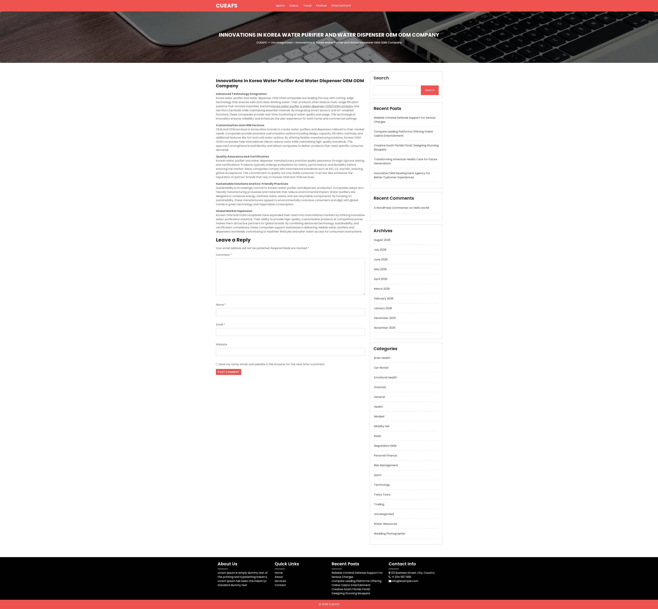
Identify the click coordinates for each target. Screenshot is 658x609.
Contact (280, 585)
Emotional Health (385, 377)
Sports (280, 5)
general (379, 397)
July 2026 (380, 250)
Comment (224, 255)
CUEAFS (226, 5)
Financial (380, 387)
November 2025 (384, 328)
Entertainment (341, 5)
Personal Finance (385, 455)
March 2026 (382, 289)
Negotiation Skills (385, 446)
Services (280, 581)
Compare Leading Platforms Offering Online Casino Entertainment (403, 134)
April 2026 (380, 279)
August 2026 (382, 240)
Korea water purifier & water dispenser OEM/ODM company (312, 106)
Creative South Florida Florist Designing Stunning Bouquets (351, 591)
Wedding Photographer (390, 534)
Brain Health (382, 358)
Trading (379, 504)
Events (293, 5)
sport (377, 475)
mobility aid (381, 426)
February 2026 (383, 298)
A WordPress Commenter (391, 208)
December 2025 (385, 318)
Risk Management (386, 465)
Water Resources (385, 524)
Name (221, 305)
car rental (381, 368)
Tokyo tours (382, 495)
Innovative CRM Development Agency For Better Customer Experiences (402, 175)
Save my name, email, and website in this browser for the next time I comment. (272, 364)
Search (381, 78)
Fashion (321, 5)
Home (279, 573)
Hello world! (421, 208)
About (279, 577)
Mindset (379, 416)
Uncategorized (281, 42)
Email (220, 325)
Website (221, 344)
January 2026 (383, 308)
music (377, 436)
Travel (307, 5)
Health (378, 407)
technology (382, 485)
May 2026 (380, 269)
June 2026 (381, 259)
